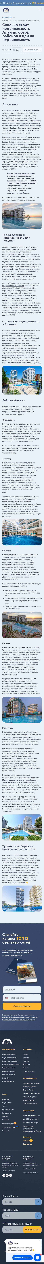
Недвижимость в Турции (31, 1093)
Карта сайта (6, 1131)
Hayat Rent (6, 1099)
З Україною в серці (9, 1127)
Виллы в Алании (28, 1090)
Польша (26, 1068)
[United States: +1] (7, 998)
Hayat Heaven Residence (10, 1064)
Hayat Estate (7, 17)
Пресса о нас (6, 1113)
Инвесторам (28, 1111)
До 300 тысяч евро (31, 1119)
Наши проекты (8, 1049)
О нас (4, 1094)
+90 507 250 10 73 (8, 1170)
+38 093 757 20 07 (29, 1169)
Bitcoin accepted (8, 1124)
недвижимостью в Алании (13, 286)
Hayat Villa (5, 1078)
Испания (26, 1058)
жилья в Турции (25, 137)
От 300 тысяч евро (30, 1123)
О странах (27, 1049)
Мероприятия (7, 1110)
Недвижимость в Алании (31, 1083)
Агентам (5, 1116)
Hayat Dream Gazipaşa (9, 1061)
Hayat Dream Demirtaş (9, 1058)
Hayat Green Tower (8, 1071)
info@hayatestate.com (30, 1172)
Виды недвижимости (31, 1115)
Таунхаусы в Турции (30, 1103)
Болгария (26, 1064)
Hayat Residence (8, 1081)
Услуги (4, 1106)
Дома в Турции (28, 1100)
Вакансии (5, 1120)
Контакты (27, 1144)
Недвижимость (30, 1078)
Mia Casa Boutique (8, 1075)
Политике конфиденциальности (14, 1020)
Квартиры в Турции (29, 1097)
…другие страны (29, 1071)
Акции (27, 1141)
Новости (27, 1137)
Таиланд (26, 1061)
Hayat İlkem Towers (9, 1068)
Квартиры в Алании (29, 1086)
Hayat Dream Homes (9, 1054)
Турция (25, 1054)
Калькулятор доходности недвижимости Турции (32, 1128)
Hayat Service (7, 1103)
